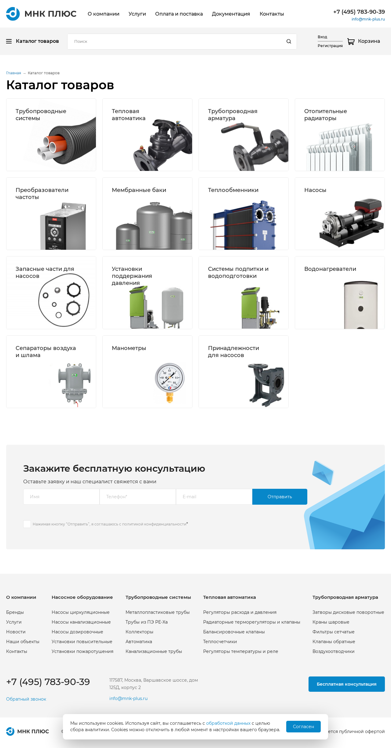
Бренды (15, 612)
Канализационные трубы (44, 169)
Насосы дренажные (326, 218)
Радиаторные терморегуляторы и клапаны (251, 622)
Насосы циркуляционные (81, 612)
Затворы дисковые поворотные (348, 612)
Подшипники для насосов (45, 288)
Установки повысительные (82, 641)
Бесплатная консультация (347, 684)
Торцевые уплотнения (41, 296)
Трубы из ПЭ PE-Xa (147, 622)
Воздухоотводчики (229, 169)
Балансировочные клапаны (143, 161)
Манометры (129, 348)
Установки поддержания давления (132, 276)
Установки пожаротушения (82, 651)
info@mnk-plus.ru (368, 19)
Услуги (137, 14)
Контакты (272, 14)
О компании (103, 14)
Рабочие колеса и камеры (45, 319)
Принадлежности (132, 233)
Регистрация (330, 45)
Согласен (303, 726)
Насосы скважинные (327, 210)
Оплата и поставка (179, 14)
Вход (322, 37)
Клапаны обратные (229, 161)
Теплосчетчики (129, 169)
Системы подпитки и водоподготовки (238, 272)
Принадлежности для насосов (233, 351)
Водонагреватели (330, 269)
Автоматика (29, 161)
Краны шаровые (226, 146)
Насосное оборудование (82, 597)
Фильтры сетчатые (229, 153)
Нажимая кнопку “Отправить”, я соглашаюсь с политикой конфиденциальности (109, 524)
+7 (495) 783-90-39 (359, 12)
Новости (16, 632)
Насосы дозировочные (77, 632)
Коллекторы (29, 153)
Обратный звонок (26, 699)
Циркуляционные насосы (333, 202)
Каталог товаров (37, 41)
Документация (231, 14)
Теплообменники (233, 190)
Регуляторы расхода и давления (239, 612)
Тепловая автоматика (129, 114)
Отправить (280, 496)
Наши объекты (22, 641)
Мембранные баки (139, 190)
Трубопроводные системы (158, 597)
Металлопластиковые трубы (48, 130)
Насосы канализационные (81, 622)
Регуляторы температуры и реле (240, 651)
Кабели (24, 327)
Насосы (315, 190)
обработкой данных (228, 723)
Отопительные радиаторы (325, 114)
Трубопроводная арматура (233, 114)
